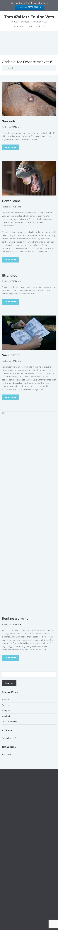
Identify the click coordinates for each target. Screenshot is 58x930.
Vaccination (11, 355)
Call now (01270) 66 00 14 (30, 7)
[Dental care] (29, 178)
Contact (40, 26)
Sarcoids (9, 121)
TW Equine (16, 127)
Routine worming (15, 619)
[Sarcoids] (29, 99)
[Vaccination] (29, 332)
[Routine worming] (29, 512)
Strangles (9, 275)
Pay (30, 26)
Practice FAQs (40, 21)
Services (25, 21)
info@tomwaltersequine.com (14, 851)
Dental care (11, 201)
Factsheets (19, 26)
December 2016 (9, 738)
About (14, 21)
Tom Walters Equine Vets (29, 17)
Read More (11, 147)
